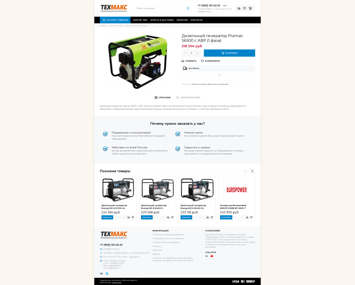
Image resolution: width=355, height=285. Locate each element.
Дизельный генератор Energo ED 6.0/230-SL (114, 206)
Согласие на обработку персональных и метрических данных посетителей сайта (173, 259)
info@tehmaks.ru (111, 249)
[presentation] (245, 171)
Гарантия (182, 20)
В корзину (226, 217)
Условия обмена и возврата (166, 242)
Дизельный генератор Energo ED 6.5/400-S (154, 206)
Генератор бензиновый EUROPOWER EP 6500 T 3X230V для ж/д (233, 207)
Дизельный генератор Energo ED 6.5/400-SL (193, 206)
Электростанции (199, 84)
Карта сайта (116, 282)
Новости (157, 246)
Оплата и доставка (162, 20)
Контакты (196, 20)
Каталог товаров (117, 20)
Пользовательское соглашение (168, 238)
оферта (156, 254)
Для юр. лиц (140, 20)
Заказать (107, 217)
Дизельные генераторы (218, 84)
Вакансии (157, 250)
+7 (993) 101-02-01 (209, 5)
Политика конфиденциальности (169, 234)
